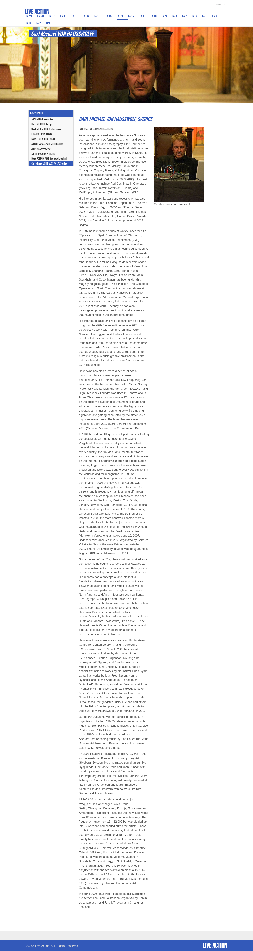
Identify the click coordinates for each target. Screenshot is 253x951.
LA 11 (142, 16)
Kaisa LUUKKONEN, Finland (43, 139)
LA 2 (38, 23)
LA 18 (63, 16)
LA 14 (108, 16)
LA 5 (204, 16)
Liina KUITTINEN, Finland (41, 134)
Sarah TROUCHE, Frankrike (43, 153)
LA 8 (174, 16)
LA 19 (52, 16)
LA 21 (29, 16)
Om (48, 23)
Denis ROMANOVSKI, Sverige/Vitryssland (49, 158)
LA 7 (184, 16)
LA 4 (214, 16)
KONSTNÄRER (36, 113)
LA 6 (194, 16)
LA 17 (74, 16)
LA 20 (40, 16)
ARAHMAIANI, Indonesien (42, 119)
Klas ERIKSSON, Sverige (41, 124)
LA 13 (120, 16)
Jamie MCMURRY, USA (41, 148)
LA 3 (28, 23)
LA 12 (131, 16)
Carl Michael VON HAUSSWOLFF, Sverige (49, 163)
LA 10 (153, 16)
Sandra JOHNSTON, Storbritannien (46, 129)
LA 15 (97, 16)
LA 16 (86, 16)
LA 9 (164, 16)
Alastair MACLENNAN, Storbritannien (47, 144)
